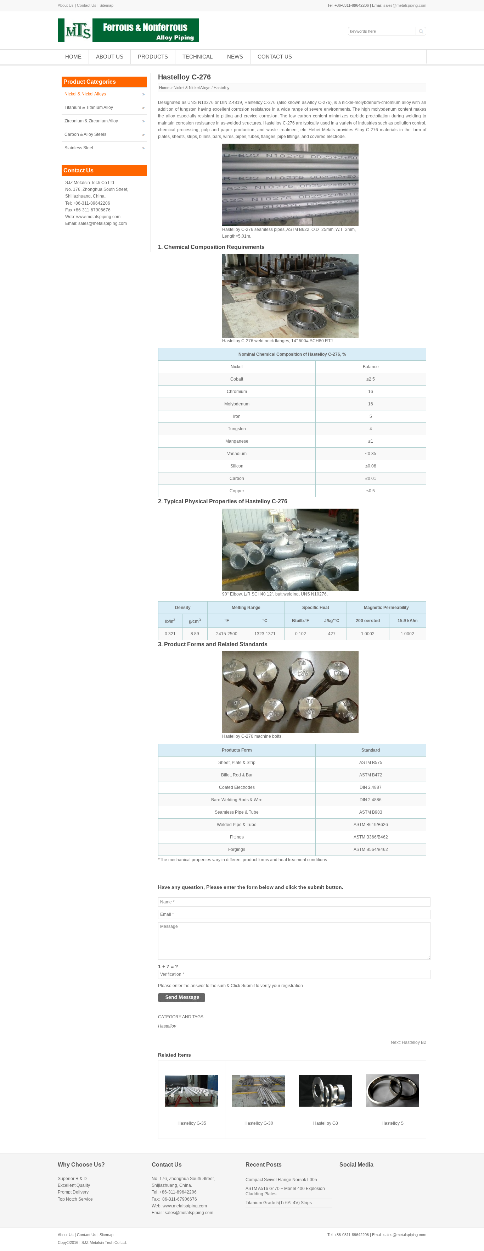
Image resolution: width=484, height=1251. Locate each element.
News (235, 57)
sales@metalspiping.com (404, 5)
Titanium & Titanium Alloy (88, 107)
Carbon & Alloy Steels (85, 134)
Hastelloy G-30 (258, 1123)
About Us (66, 5)
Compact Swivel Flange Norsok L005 (281, 1179)
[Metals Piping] (128, 40)
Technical (197, 57)
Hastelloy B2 (408, 1042)
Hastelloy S (393, 1123)
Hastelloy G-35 (192, 1123)
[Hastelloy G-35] (191, 1105)
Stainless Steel (78, 147)
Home (73, 57)
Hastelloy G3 (325, 1123)
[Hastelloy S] (392, 1105)
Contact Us (86, 5)
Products (153, 57)
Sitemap (106, 5)
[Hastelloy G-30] (258, 1105)
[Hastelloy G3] (325, 1105)
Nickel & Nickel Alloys (192, 87)
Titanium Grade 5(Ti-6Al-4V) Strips (279, 1202)
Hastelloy (222, 87)
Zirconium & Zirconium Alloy (91, 120)
